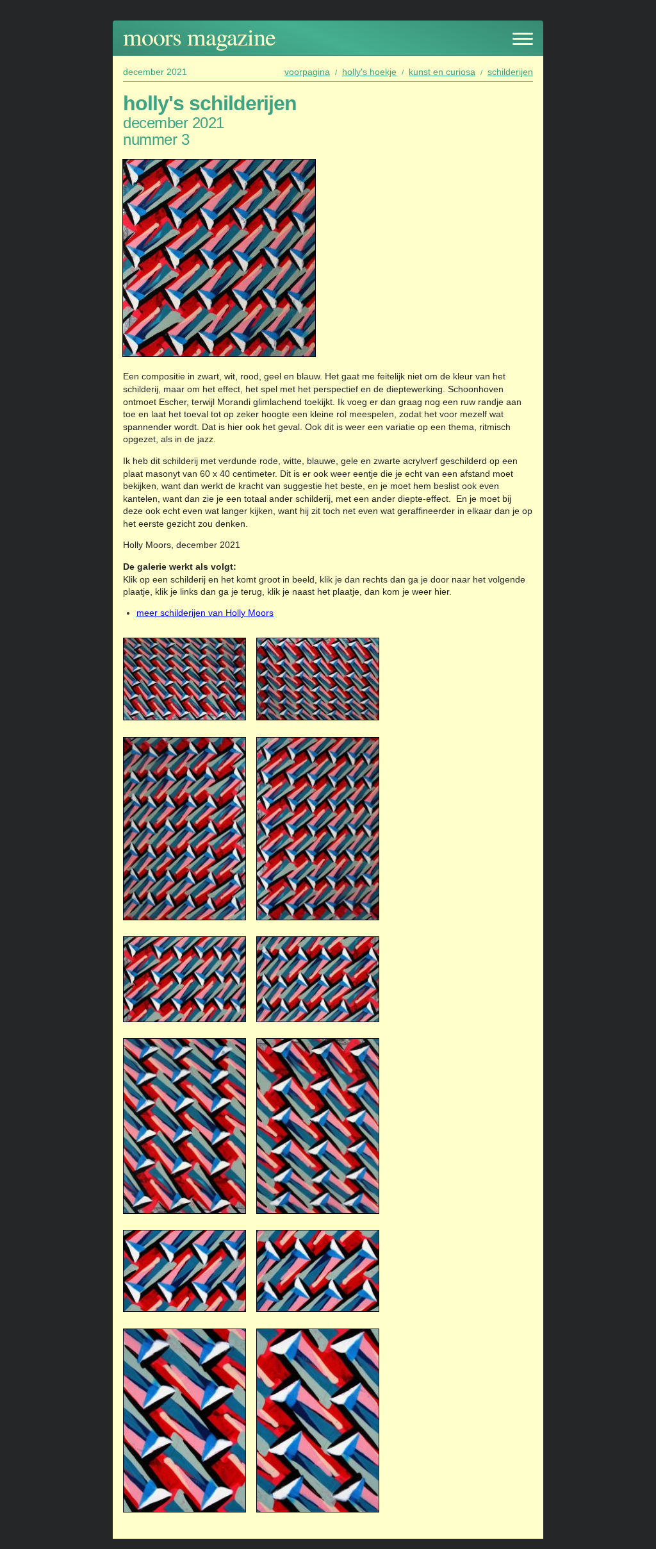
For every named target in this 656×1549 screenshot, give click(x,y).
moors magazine (199, 36)
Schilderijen (510, 72)
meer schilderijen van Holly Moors (205, 613)
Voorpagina (307, 72)
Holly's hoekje (369, 72)
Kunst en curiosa (442, 72)
